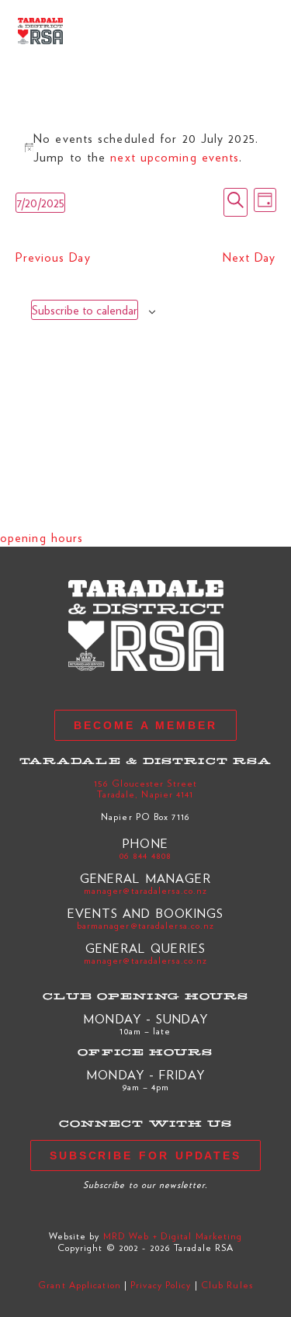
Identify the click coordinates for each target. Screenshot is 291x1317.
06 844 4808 (145, 855)
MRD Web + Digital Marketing (173, 1235)
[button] (260, 31)
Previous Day (53, 257)
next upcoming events (174, 156)
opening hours (41, 537)
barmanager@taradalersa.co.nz (146, 925)
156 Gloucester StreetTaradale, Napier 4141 (145, 788)
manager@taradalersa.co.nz (146, 890)
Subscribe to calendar (84, 309)
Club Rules (227, 1284)
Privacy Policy (160, 1284)
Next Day (249, 257)
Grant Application (79, 1284)
